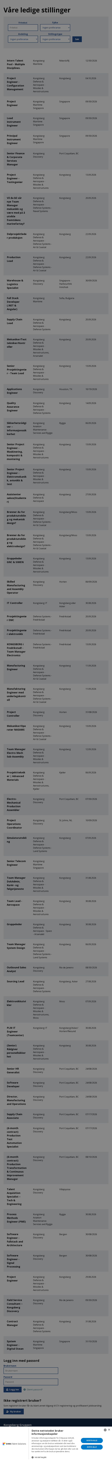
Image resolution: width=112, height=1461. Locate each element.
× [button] (109, 1430)
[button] (55, 1457)
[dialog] (56, 1444)
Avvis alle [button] (92, 1447)
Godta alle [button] (91, 1440)
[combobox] (105, 1430)
